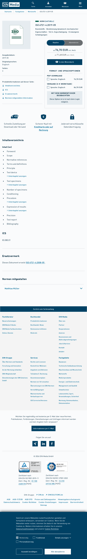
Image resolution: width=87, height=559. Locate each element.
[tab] (43, 288)
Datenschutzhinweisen (25, 528)
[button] (48, 4)
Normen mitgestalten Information (19, 98)
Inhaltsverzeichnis (12, 85)
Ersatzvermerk (11, 94)
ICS (6, 90)
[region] (43, 531)
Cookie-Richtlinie (51, 528)
